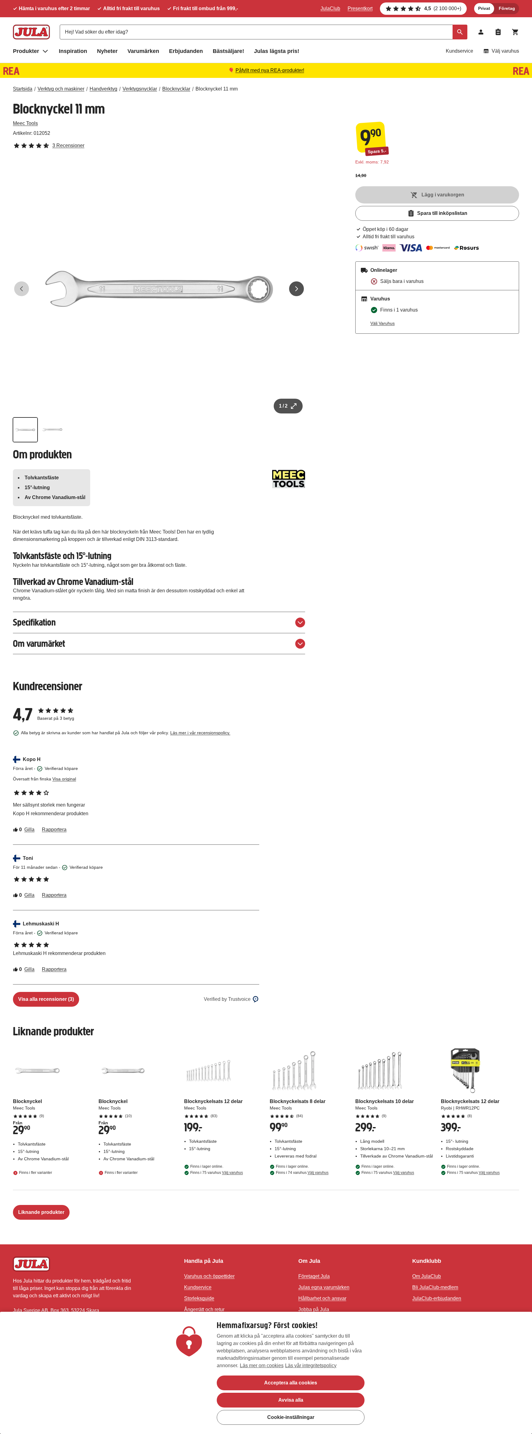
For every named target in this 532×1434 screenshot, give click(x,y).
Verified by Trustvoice (227, 999)
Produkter (26, 51)
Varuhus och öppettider (209, 1276)
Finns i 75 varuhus (216, 1172)
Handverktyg (103, 88)
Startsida (22, 88)
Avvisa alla (290, 1400)
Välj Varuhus (382, 323)
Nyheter (107, 51)
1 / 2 (283, 406)
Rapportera (54, 829)
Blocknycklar (176, 88)
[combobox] (263, 32)
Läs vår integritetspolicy (311, 1365)
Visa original (64, 778)
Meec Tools (25, 123)
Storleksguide (199, 1298)
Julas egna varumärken (323, 1287)
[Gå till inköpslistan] (498, 32)
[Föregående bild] (21, 288)
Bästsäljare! (228, 51)
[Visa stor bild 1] (159, 288)
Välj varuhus (505, 51)
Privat (484, 8)
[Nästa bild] (296, 288)
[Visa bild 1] (25, 429)
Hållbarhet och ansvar (322, 1298)
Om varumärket (39, 643)
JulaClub (330, 8)
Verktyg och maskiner (61, 88)
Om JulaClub (426, 1276)
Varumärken (143, 51)
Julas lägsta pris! (276, 51)
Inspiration (73, 51)
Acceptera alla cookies (290, 1382)
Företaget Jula (314, 1276)
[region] (266, 1373)
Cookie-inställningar (290, 1417)
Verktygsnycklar (140, 88)
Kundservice (459, 51)
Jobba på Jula (313, 1309)
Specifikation (34, 622)
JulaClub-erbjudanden (436, 1298)
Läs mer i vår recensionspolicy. (200, 732)
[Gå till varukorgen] (515, 32)
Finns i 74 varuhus (302, 1172)
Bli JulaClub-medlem (435, 1287)
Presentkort (360, 8)
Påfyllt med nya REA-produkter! (270, 70)
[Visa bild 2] (52, 429)
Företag (507, 8)
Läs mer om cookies (262, 1365)
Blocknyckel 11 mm (216, 88)
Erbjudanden (186, 51)
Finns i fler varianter (35, 1172)
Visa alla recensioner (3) (46, 999)
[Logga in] (481, 32)
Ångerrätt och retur (204, 1309)
